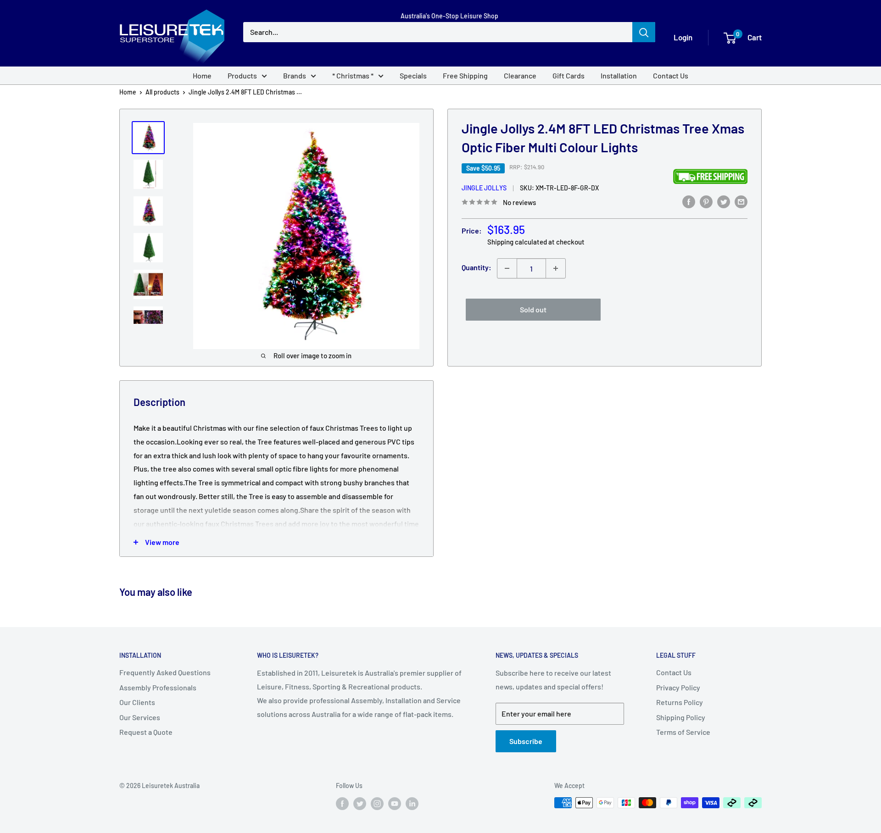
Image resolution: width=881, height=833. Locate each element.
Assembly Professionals (157, 687)
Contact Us (670, 75)
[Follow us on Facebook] (342, 803)
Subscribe (525, 741)
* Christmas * (353, 75)
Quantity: (476, 267)
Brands (294, 75)
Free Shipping (465, 75)
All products (162, 92)
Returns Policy (679, 702)
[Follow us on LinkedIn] (412, 803)
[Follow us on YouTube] (394, 803)
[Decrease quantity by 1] (507, 268)
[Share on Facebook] (688, 201)
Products (242, 75)
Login (683, 37)
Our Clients (137, 702)
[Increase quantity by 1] (555, 268)
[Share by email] (741, 201)
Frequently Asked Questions (165, 672)
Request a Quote (146, 731)
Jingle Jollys (484, 188)
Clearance (520, 75)
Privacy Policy (678, 687)
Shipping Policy (680, 717)
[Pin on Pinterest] (706, 201)
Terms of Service (683, 731)
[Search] (643, 32)
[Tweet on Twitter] (723, 201)
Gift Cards (568, 75)
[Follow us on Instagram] (377, 803)
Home (202, 75)
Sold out (533, 309)
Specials (413, 75)
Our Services (139, 717)
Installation (619, 75)
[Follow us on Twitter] (359, 803)
